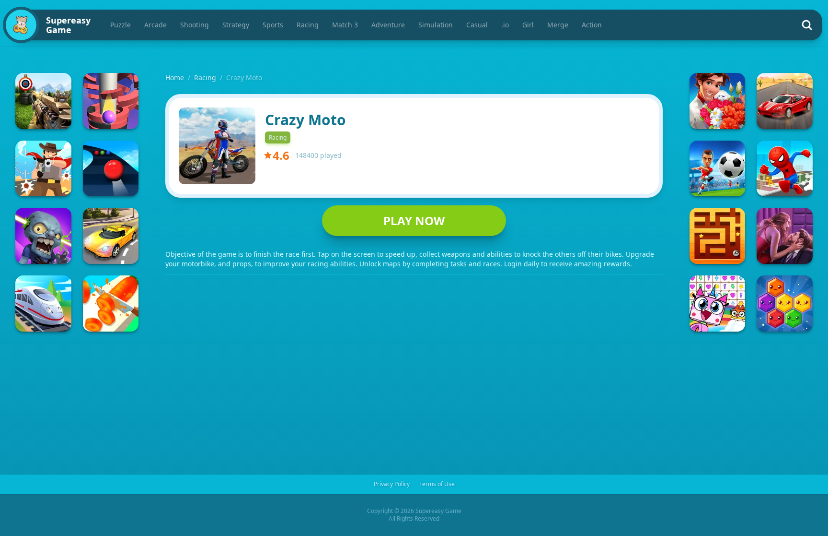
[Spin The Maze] (718, 236)
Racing (308, 24)
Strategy (235, 24)
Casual (477, 24)
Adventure (388, 24)
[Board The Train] (43, 303)
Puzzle (120, 24)
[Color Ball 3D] (111, 169)
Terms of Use (437, 484)
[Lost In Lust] (785, 236)
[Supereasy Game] (21, 25)
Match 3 (345, 24)
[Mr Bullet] (43, 169)
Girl (528, 24)
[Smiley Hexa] (785, 303)
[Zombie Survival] (43, 236)
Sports (273, 24)
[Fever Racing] (785, 101)
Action (592, 24)
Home (174, 77)
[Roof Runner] (785, 169)
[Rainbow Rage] (718, 303)
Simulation (435, 24)
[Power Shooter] (718, 169)
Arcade (155, 24)
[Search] (806, 25)
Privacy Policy (392, 484)
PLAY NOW (414, 220)
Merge (557, 24)
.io (505, 24)
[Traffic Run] (111, 236)
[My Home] (718, 101)
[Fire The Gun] (43, 101)
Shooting (194, 24)
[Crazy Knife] (111, 303)
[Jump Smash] (111, 101)
